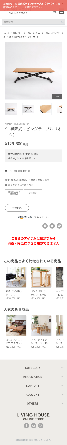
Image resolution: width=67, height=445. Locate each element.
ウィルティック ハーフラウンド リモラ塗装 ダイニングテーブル (39, 341)
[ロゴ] (18, 10)
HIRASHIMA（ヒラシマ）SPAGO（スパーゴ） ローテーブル (39, 292)
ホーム (6, 33)
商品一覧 (16, 33)
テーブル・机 (29, 33)
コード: (8, 170)
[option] (33, 70)
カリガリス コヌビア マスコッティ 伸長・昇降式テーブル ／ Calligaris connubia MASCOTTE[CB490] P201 (15, 341)
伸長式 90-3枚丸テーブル (14, 292)
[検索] (62, 22)
